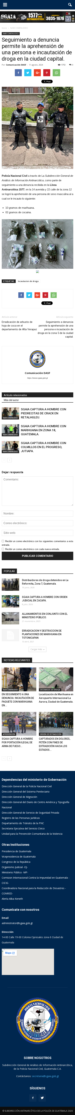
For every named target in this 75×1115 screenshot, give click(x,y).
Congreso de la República (16, 861)
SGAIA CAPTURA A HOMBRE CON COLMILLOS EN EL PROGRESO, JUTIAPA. (43, 447)
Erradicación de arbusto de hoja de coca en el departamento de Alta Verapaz (19, 325)
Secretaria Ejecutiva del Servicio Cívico (23, 828)
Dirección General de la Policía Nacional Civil (27, 786)
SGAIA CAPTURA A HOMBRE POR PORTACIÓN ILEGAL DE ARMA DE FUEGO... (17, 742)
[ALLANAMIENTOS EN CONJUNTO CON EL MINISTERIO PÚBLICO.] (10, 618)
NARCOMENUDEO (11, 33)
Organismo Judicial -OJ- (15, 867)
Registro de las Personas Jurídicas (21, 818)
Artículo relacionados (15, 395)
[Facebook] (32, 1097)
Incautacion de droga (28, 281)
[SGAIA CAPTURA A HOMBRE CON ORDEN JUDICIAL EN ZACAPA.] (10, 601)
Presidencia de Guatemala (16, 851)
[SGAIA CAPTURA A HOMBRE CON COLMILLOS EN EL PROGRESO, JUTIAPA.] (10, 447)
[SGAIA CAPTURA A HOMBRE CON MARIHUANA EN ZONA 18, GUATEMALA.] (10, 430)
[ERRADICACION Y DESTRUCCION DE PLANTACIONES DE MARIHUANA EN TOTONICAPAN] (10, 635)
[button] (70, 4)
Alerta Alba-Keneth (12, 898)
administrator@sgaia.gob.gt (17, 923)
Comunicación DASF (16, 64)
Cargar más (36, 649)
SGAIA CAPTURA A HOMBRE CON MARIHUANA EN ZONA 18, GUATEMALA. (43, 430)
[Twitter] (42, 1097)
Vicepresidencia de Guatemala (19, 856)
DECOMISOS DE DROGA (50, 690)
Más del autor (11, 400)
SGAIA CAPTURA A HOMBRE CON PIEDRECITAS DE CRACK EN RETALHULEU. (43, 413)
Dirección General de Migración (19, 796)
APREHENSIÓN (9, 734)
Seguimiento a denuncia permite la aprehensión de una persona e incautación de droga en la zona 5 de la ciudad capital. (55, 329)
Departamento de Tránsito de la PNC (23, 823)
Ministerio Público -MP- (15, 872)
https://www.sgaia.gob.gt (37, 378)
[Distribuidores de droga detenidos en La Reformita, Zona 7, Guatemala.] (10, 584)
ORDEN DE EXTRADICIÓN (50, 734)
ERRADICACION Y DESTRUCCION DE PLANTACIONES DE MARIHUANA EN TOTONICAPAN (42, 634)
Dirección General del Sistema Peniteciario (26, 791)
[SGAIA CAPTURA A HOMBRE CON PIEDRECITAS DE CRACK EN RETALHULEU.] (10, 413)
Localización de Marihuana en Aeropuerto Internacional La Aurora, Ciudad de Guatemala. (56, 698)
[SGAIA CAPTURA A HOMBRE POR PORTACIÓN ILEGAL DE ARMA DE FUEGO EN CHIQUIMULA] (19, 724)
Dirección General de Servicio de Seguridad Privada (30, 812)
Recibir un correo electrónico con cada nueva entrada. (32, 549)
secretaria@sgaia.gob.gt (45, 1076)
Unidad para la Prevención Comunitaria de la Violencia (32, 833)
